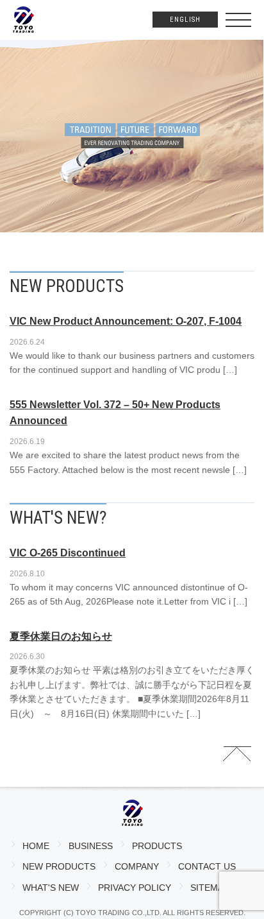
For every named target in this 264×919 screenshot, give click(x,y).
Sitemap (209, 887)
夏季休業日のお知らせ (61, 636)
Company (137, 866)
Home (35, 846)
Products (157, 846)
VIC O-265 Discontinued (68, 552)
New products (58, 866)
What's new (50, 887)
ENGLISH (185, 19)
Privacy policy (134, 887)
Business (91, 846)
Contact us (207, 866)
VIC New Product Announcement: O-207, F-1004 (126, 321)
